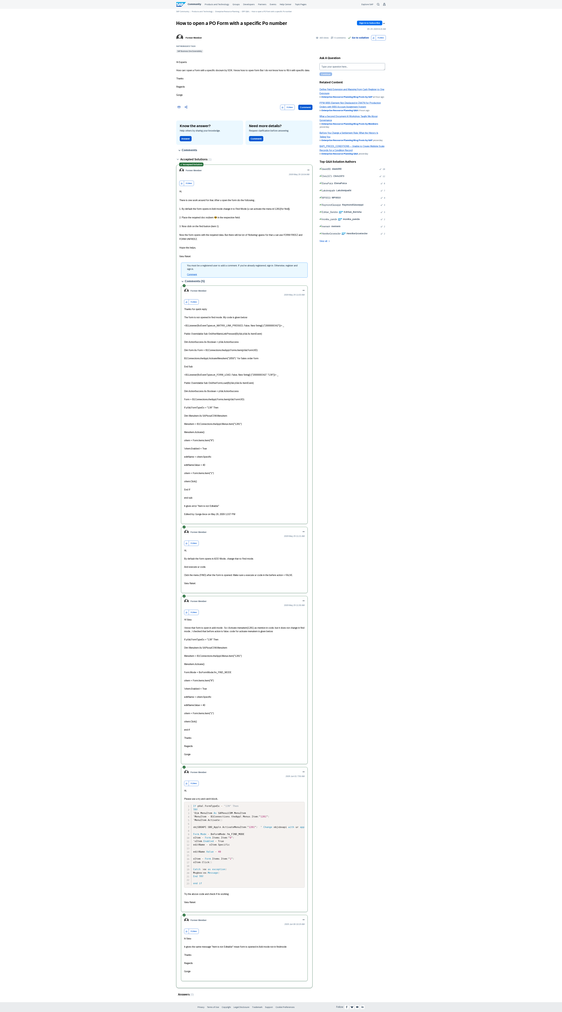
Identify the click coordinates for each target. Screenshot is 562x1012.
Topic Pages (300, 4)
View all (323, 241)
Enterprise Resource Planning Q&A (340, 110)
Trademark (257, 1007)
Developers (249, 4)
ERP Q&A (245, 12)
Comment (305, 107)
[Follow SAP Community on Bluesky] (352, 1007)
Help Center (285, 4)
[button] (373, 37)
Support (269, 1007)
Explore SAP (367, 4)
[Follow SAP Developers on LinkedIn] (362, 1007)
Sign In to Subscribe (369, 23)
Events (273, 4)
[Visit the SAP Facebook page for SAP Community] (347, 1007)
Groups (236, 4)
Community (194, 4)
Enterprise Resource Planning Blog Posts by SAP (347, 97)
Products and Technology (217, 4)
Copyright (226, 1007)
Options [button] (384, 23)
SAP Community (182, 12)
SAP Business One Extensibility (189, 51)
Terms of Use (213, 1007)
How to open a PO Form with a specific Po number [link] (272, 12)
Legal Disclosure (241, 1007)
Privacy (201, 1007)
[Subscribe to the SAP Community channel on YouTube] (357, 1007)
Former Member (194, 38)
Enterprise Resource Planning (227, 12)
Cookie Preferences (285, 1007)
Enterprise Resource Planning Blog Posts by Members (350, 124)
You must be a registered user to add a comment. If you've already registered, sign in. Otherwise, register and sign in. (242, 267)
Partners (262, 4)
